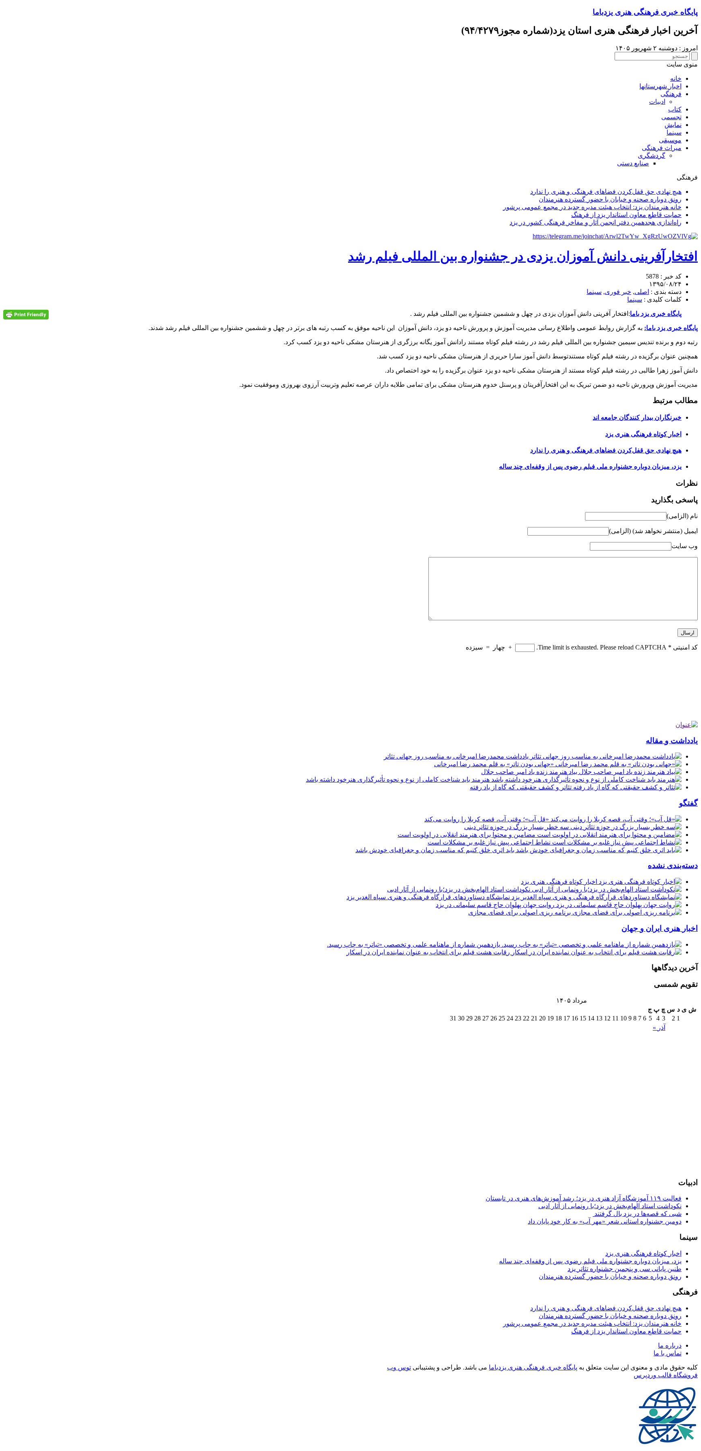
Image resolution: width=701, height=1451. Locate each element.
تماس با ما (668, 1353)
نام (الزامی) (682, 515)
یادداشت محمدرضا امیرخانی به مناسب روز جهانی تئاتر (457, 756)
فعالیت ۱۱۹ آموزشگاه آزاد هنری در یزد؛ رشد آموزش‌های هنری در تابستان (584, 1198)
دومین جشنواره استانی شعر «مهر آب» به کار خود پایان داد (605, 1221)
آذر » (659, 1027)
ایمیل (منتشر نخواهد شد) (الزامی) (653, 530)
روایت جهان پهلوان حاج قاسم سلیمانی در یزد (496, 904)
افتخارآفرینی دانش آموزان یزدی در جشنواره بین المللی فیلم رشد (523, 256)
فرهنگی (671, 93)
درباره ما (670, 1345)
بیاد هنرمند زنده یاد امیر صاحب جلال (530, 771)
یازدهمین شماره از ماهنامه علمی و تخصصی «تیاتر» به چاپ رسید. (414, 944)
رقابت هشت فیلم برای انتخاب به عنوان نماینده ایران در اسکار (429, 952)
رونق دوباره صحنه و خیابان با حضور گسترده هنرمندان (610, 199)
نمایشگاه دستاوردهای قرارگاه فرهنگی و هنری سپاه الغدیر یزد (429, 897)
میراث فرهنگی (662, 147)
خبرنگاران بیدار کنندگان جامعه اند (637, 417)
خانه (676, 78)
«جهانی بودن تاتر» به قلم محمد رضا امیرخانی (494, 764)
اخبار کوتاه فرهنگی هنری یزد (643, 434)
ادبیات (657, 101)
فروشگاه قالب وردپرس (666, 1375)
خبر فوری (618, 291)
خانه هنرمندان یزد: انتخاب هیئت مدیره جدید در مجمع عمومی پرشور (592, 207)
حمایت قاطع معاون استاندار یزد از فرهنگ (626, 214)
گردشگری (651, 155)
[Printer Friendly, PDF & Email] (26, 314)
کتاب (675, 109)
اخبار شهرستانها (660, 86)
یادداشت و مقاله (672, 740)
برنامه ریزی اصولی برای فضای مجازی (520, 912)
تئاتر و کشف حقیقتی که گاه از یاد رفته (521, 787)
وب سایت (684, 545)
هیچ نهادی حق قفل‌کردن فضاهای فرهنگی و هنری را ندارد (606, 191)
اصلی (641, 291)
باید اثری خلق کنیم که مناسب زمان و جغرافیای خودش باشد (435, 850)
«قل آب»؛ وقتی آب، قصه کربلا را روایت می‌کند (487, 819)
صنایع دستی (633, 163)
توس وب (399, 1367)
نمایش (673, 124)
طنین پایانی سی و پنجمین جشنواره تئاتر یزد (625, 1268)
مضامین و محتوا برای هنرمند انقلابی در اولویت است (467, 834)
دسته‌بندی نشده (673, 865)
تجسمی (671, 117)
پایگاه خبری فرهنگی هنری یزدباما (645, 12)
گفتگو (688, 803)
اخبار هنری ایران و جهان (659, 928)
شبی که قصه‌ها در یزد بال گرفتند (637, 1213)
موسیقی (670, 140)
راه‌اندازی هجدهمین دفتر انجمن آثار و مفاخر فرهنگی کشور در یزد (596, 222)
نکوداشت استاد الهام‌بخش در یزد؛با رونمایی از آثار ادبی (459, 889)
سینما (674, 132)
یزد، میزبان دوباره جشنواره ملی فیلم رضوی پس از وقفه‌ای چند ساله (590, 466)
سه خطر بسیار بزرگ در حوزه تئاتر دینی (517, 826)
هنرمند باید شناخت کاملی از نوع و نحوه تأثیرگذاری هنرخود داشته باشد (398, 779)
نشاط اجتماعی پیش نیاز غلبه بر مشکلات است (490, 842)
